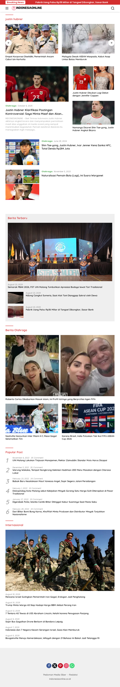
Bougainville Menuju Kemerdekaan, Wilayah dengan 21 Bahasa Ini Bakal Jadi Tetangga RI (52, 638)
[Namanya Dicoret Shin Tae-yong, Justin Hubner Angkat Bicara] (93, 112)
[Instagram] (66, 666)
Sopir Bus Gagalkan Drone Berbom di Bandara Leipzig (34, 621)
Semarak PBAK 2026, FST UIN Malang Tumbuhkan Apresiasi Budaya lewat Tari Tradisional (55, 287)
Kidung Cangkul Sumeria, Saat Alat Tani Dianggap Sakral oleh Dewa (61, 295)
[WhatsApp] (72, 666)
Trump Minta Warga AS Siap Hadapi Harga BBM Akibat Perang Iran (40, 605)
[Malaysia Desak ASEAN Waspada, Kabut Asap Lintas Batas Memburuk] (88, 39)
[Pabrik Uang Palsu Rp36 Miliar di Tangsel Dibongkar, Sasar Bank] (15, 312)
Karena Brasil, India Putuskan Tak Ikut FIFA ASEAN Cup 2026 (88, 437)
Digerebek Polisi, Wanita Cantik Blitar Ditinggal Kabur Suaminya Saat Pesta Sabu (54, 501)
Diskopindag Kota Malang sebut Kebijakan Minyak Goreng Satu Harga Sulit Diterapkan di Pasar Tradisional (62, 492)
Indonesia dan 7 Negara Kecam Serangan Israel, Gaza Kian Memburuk (42, 629)
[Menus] (7, 8)
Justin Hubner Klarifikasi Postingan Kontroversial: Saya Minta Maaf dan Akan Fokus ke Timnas (33, 113)
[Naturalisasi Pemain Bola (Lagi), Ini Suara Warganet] (22, 185)
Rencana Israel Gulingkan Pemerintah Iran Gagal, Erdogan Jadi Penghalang (45, 596)
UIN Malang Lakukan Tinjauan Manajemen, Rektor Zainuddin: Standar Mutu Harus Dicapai (59, 460)
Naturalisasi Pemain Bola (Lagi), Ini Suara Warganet (72, 175)
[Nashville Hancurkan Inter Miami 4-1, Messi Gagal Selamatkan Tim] (31, 418)
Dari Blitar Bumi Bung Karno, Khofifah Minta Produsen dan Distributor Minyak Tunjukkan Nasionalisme (58, 513)
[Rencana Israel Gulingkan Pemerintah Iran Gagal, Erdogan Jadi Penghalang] (60, 560)
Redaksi (73, 674)
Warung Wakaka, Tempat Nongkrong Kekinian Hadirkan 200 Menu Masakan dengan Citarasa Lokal (61, 471)
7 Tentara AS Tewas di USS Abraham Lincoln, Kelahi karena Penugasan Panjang (47, 613)
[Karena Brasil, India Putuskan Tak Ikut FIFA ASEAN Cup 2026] (88, 418)
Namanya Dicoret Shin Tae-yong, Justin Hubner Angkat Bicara (93, 129)
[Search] (113, 8)
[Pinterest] (60, 666)
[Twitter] (54, 666)
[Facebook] (48, 666)
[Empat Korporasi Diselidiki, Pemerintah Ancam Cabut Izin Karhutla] (31, 39)
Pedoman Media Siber (54, 674)
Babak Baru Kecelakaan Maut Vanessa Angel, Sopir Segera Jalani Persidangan (53, 481)
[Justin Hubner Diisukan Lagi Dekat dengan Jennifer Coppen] (93, 78)
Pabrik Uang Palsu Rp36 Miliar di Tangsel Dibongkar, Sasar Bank (48, 2)
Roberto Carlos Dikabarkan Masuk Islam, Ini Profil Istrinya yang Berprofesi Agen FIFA (50, 399)
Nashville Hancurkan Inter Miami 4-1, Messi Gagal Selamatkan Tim (31, 437)
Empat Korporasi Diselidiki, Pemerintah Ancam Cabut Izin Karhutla (29, 58)
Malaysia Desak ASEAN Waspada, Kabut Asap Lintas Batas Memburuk (86, 58)
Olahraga (10, 105)
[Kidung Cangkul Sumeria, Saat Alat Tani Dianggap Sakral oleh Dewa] (15, 298)
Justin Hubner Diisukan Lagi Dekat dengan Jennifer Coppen (90, 94)
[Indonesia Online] (26, 8)
